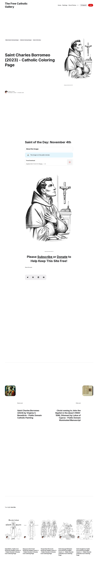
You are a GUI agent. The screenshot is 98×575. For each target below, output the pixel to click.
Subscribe (45, 257)
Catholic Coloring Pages (25, 40)
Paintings (64, 5)
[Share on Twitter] (27, 277)
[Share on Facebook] (33, 277)
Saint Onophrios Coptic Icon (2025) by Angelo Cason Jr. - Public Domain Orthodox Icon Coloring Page (83, 552)
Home (59, 5)
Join (90, 5)
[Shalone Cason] (6, 92)
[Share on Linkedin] (38, 277)
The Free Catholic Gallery (16, 5)
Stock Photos (72, 5)
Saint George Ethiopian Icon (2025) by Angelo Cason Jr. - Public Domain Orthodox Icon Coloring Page (65, 552)
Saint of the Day (37, 40)
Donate (62, 257)
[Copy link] (43, 277)
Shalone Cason (11, 91)
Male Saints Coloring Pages (12, 40)
